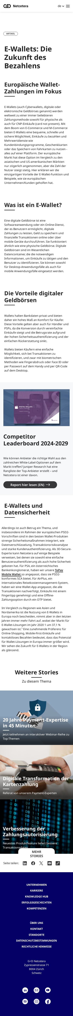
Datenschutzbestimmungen (36, 940)
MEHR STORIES (36, 854)
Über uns (36, 923)
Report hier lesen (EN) (27, 485)
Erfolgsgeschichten (37, 902)
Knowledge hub (36, 896)
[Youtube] (48, 990)
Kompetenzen (36, 908)
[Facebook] (48, 1001)
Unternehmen (36, 884)
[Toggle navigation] (68, 6)
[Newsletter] (36, 990)
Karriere (36, 890)
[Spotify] (25, 1001)
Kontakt (36, 928)
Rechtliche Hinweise (37, 946)
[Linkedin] (25, 990)
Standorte (36, 934)
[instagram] (36, 1001)
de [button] (59, 6)
